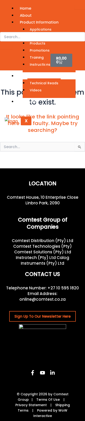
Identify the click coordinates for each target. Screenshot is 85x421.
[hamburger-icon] (79, 7)
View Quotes (29, 61)
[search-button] (6, 46)
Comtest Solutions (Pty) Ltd (42, 252)
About (26, 15)
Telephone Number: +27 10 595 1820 (42, 288)
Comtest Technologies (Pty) (42, 246)
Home (25, 8)
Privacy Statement (31, 405)
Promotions (40, 50)
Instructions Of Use (46, 64)
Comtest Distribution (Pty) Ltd (42, 240)
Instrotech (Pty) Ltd (36, 257)
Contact (28, 101)
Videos (36, 90)
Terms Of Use (48, 399)
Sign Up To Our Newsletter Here (42, 316)
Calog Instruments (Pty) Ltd (45, 260)
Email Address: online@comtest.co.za (42, 296)
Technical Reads (44, 83)
